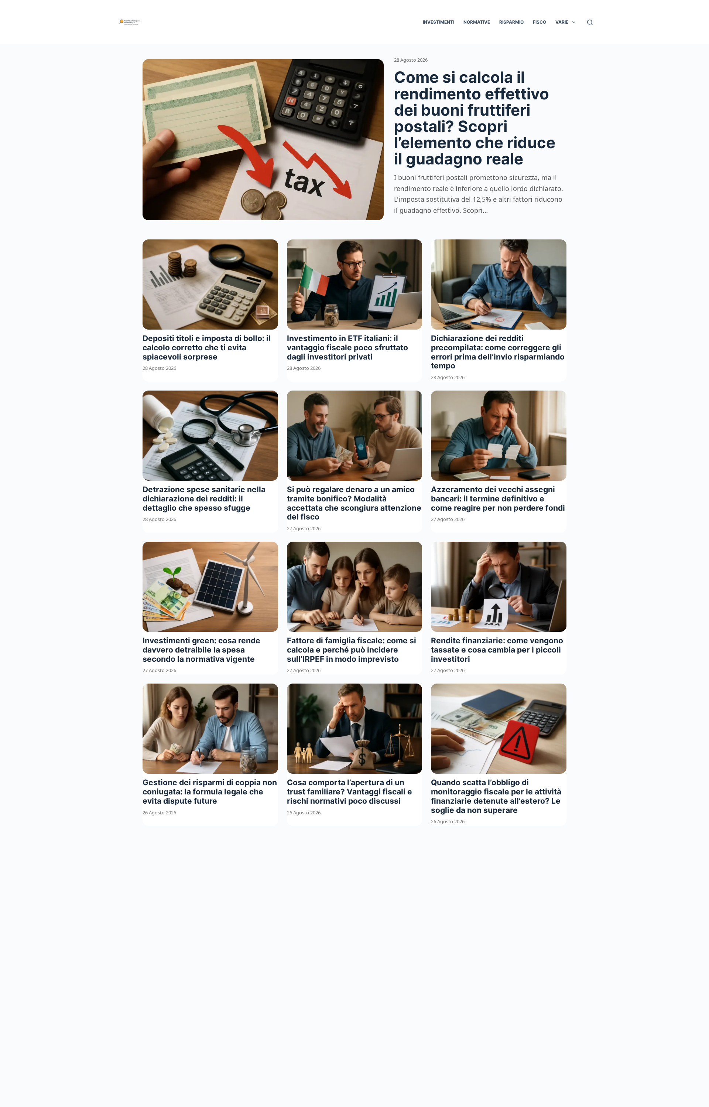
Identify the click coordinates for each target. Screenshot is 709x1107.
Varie (561, 22)
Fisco (539, 22)
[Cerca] (590, 22)
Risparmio (511, 22)
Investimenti (438, 22)
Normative (476, 22)
